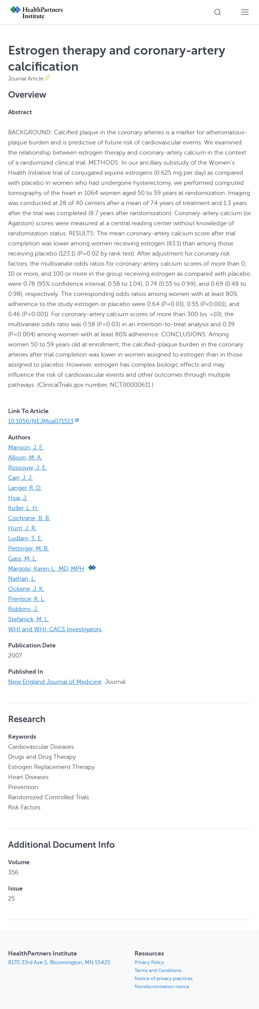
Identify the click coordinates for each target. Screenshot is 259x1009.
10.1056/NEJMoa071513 (41, 421)
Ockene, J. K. (26, 588)
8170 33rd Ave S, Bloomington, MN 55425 (59, 963)
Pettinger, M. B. (28, 548)
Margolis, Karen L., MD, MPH (46, 568)
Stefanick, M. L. (28, 619)
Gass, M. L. (22, 558)
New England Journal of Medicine (55, 681)
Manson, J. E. (26, 447)
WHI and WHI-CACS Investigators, (55, 629)
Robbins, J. (23, 609)
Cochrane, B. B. (29, 518)
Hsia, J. (17, 498)
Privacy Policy (149, 962)
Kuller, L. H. (23, 508)
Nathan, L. (22, 578)
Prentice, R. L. (26, 599)
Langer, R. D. (24, 487)
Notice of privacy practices (164, 978)
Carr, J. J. (20, 477)
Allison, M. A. (25, 457)
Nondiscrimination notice (162, 986)
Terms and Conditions (158, 970)
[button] (217, 12)
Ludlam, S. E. (25, 538)
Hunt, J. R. (22, 528)
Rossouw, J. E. (27, 467)
